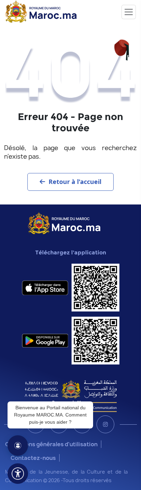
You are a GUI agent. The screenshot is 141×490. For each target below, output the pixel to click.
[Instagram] (105, 424)
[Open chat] (18, 445)
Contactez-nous (33, 458)
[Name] (128, 12)
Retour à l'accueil (75, 181)
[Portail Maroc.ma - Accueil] (64, 222)
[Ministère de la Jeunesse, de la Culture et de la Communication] (71, 395)
